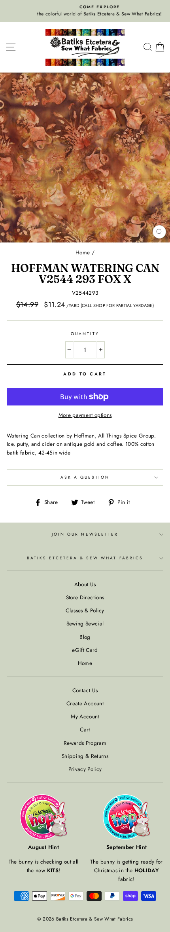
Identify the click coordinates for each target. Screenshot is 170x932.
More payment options (85, 415)
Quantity (85, 334)
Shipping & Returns (85, 756)
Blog (84, 637)
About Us (85, 584)
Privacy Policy (85, 769)
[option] (85, 11)
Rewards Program (85, 743)
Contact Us (85, 690)
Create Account (85, 703)
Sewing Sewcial (85, 623)
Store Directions (85, 597)
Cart (85, 729)
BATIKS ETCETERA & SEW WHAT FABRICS (85, 558)
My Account (85, 716)
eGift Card (85, 650)
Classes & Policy (85, 610)
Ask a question (85, 477)
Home (83, 252)
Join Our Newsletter (85, 534)
